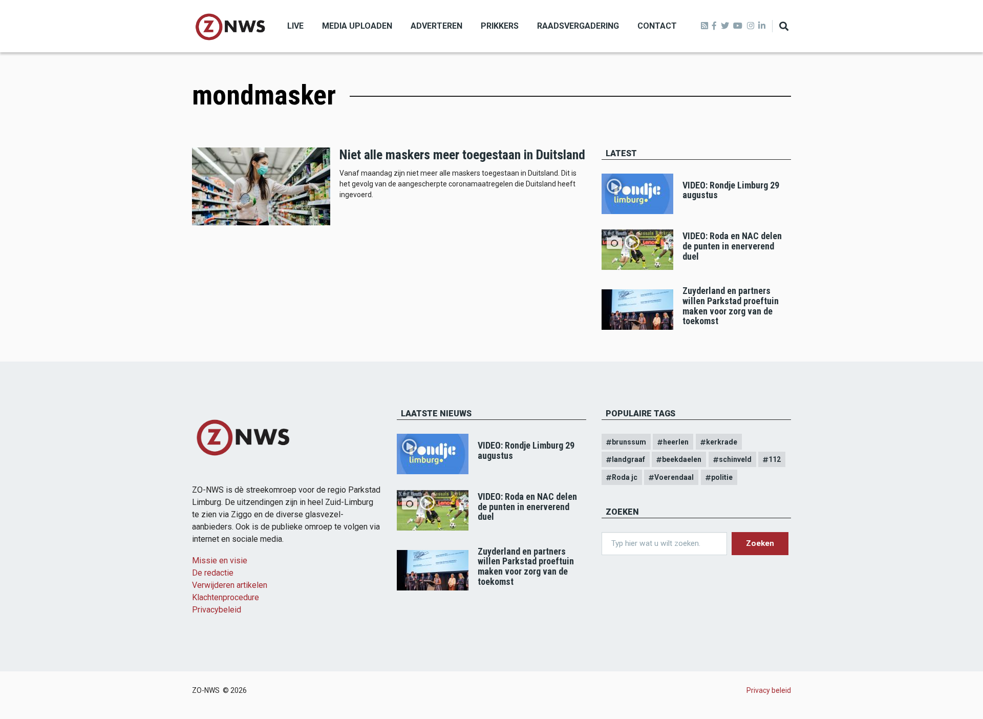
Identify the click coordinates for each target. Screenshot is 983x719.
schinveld (735, 459)
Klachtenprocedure (225, 597)
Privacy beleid (768, 690)
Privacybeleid (216, 610)
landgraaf (628, 459)
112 (774, 459)
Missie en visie (219, 560)
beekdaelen (681, 459)
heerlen (676, 442)
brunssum (629, 442)
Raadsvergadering (578, 26)
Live (295, 26)
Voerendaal (674, 477)
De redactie (212, 573)
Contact (657, 26)
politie (722, 477)
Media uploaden (357, 26)
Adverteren (436, 26)
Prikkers (500, 26)
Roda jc (624, 477)
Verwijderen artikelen (229, 585)
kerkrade (721, 442)
